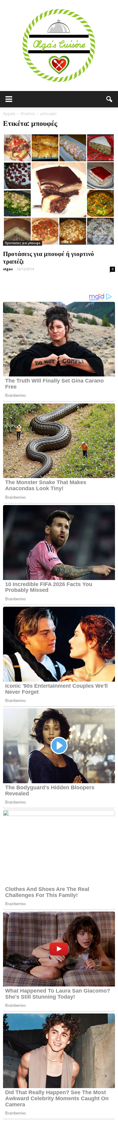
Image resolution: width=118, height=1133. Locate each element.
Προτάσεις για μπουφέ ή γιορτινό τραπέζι (48, 257)
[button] (109, 99)
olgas (8, 269)
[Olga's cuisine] (59, 45)
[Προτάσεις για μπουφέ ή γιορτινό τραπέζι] (59, 189)
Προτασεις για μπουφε (22, 243)
